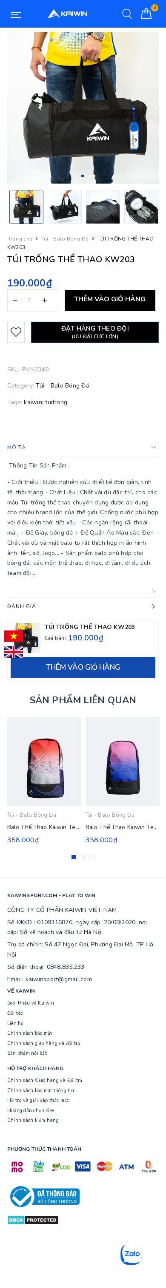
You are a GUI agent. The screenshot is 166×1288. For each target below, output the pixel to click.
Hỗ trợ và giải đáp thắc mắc (38, 1100)
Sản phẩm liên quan (83, 700)
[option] (83, 108)
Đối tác (15, 1013)
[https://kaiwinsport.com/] (68, 14)
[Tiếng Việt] (13, 636)
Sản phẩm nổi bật (27, 1053)
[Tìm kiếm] (127, 13)
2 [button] (86, 176)
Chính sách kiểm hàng (33, 1120)
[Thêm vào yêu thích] (16, 332)
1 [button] (82, 176)
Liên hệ (15, 1023)
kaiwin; (33, 402)
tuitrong (56, 402)
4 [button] (94, 176)
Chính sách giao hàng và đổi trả (43, 1043)
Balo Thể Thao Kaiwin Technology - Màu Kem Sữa (75, 827)
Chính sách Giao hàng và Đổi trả (45, 1080)
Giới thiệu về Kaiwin (30, 1003)
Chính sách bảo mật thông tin (40, 1090)
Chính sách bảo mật (29, 1033)
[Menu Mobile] (16, 14)
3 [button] (90, 176)
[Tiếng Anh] (13, 652)
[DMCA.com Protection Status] (33, 1219)
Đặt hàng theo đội (95, 332)
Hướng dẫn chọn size (30, 1110)
